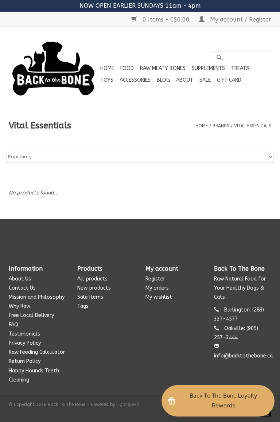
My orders (157, 288)
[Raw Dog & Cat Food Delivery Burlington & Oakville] (53, 69)
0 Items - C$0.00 (166, 19)
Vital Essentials (252, 125)
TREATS (240, 68)
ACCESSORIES (135, 80)
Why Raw (19, 306)
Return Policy (24, 361)
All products (92, 279)
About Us (20, 279)
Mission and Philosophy (37, 297)
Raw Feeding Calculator (37, 352)
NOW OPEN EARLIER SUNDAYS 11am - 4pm (140, 5)
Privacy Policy (25, 343)
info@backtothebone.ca (243, 356)
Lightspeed (127, 404)
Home (107, 68)
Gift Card (229, 80)
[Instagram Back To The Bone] (140, 236)
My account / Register (239, 19)
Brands (221, 125)
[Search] (219, 57)
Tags (83, 306)
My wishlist (158, 297)
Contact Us (22, 288)
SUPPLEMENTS (208, 68)
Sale (205, 80)
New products (94, 288)
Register (155, 279)
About (184, 80)
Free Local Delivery (31, 315)
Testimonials (24, 334)
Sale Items (90, 297)
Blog (163, 80)
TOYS (106, 80)
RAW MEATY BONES (163, 68)
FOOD (127, 68)
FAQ (13, 325)
